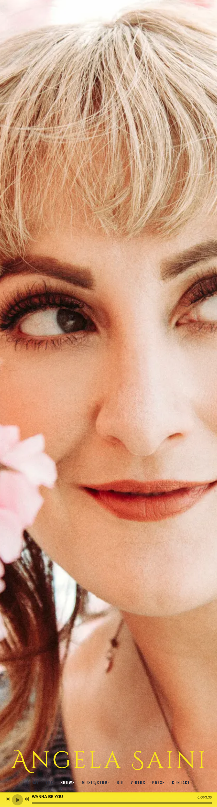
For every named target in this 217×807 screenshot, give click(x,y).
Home (33, 782)
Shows (67, 782)
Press (158, 782)
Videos (138, 782)
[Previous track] (7, 799)
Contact (181, 782)
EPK (50, 782)
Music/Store (96, 782)
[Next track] (26, 799)
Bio (120, 782)
